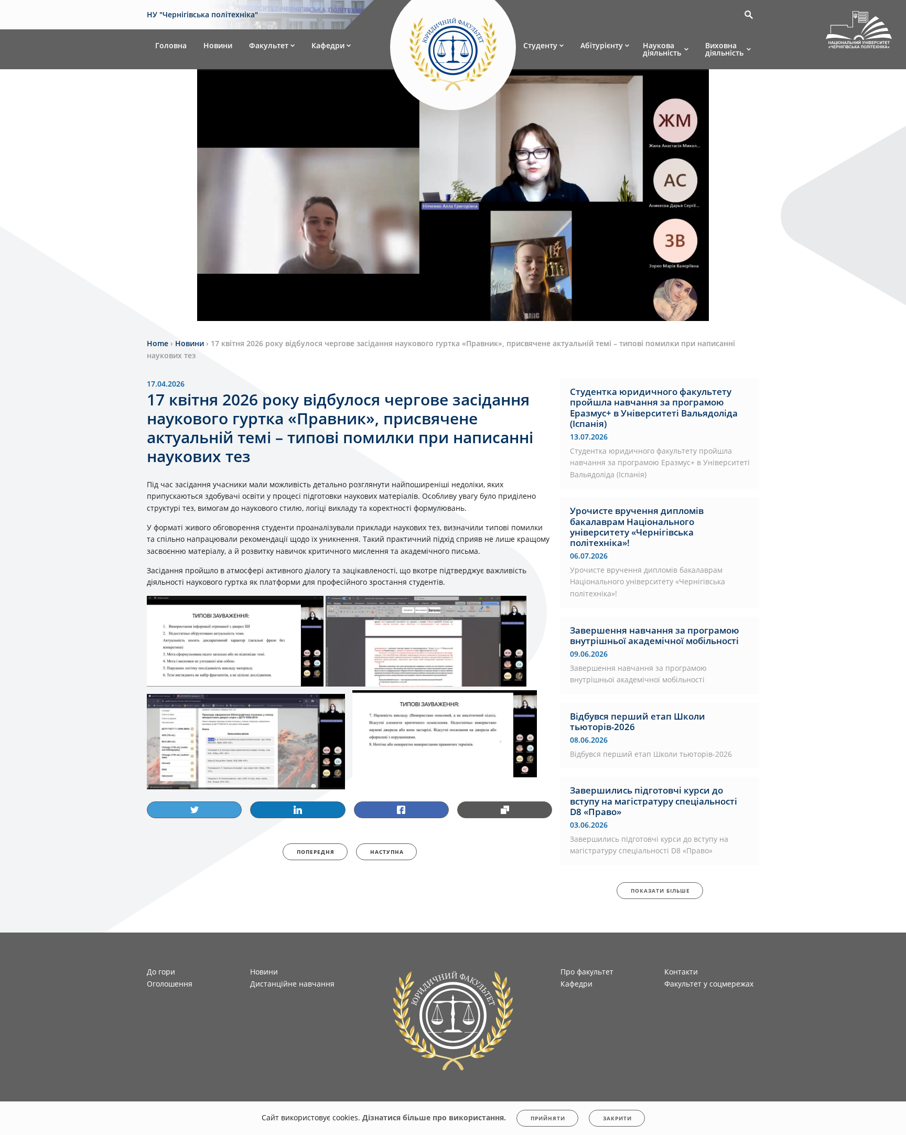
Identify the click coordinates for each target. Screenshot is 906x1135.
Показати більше (660, 890)
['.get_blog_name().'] (859, 31)
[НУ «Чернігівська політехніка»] (453, 49)
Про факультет (586, 972)
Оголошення (169, 984)
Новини (217, 45)
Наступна (387, 851)
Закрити (617, 1118)
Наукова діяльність (662, 49)
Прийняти (548, 1118)
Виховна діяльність (724, 49)
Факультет (268, 45)
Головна (171, 45)
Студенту (540, 45)
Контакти (681, 972)
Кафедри (327, 45)
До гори (161, 972)
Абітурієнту (601, 45)
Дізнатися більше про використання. (434, 1117)
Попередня (316, 851)
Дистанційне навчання (292, 984)
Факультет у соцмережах (708, 984)
